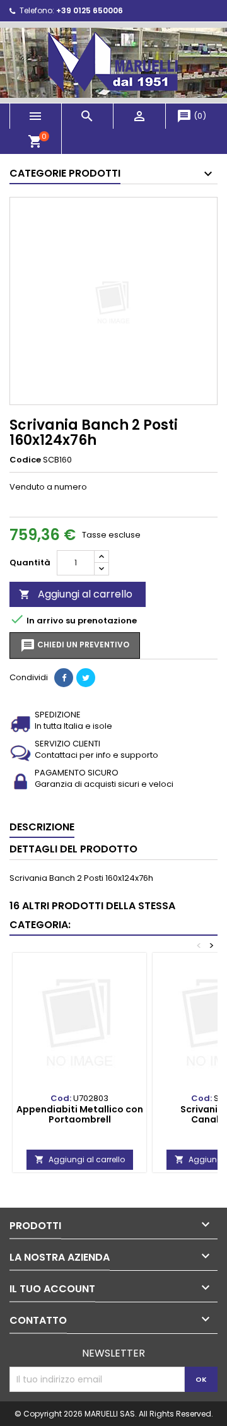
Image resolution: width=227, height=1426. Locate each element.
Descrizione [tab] (41, 827)
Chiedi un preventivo (74, 645)
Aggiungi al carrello (75, 594)
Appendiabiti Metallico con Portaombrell (79, 1114)
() (191, 116)
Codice (25, 460)
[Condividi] (63, 677)
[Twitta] (85, 677)
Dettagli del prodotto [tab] (73, 849)
